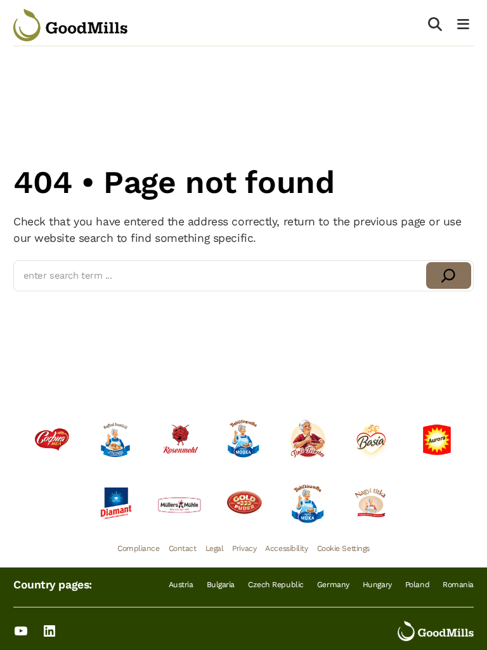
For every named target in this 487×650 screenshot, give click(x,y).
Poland (417, 584)
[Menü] (463, 25)
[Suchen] (448, 275)
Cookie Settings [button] (343, 548)
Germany (333, 584)
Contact (183, 548)
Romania (458, 584)
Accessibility (286, 548)
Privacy (244, 548)
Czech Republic (276, 584)
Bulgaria (221, 584)
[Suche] (435, 25)
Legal (214, 548)
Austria (181, 584)
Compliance (138, 548)
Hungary (377, 584)
